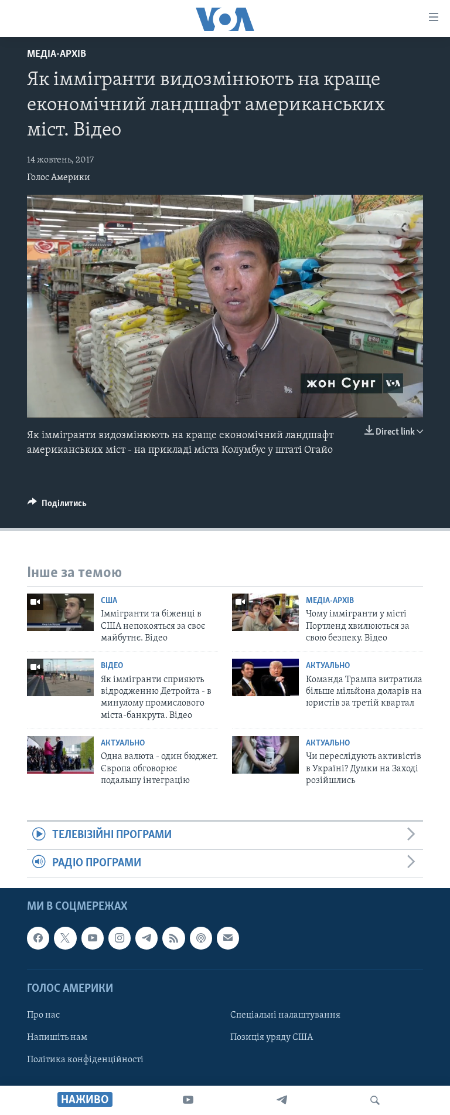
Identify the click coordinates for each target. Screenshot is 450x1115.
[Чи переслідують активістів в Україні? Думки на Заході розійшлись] (265, 755)
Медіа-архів (56, 54)
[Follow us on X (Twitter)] (65, 938)
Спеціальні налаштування (285, 1015)
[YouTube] (188, 1100)
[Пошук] (375, 1100)
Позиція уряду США (271, 1037)
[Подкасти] (201, 938)
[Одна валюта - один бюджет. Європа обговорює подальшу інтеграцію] (60, 755)
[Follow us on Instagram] (119, 938)
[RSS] (173, 938)
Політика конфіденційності (85, 1060)
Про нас (43, 1015)
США (109, 601)
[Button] (57, 506)
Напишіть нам (57, 1037)
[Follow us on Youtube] (92, 938)
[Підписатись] (228, 938)
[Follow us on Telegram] (146, 938)
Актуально (328, 666)
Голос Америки (58, 177)
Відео (112, 666)
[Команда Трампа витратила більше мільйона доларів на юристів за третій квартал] (265, 677)
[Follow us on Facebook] (38, 938)
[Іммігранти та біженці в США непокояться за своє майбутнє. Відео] (60, 612)
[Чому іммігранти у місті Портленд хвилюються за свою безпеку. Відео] (265, 612)
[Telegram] (282, 1100)
